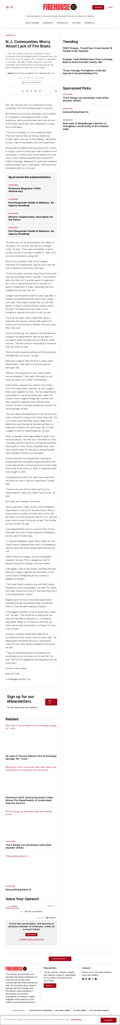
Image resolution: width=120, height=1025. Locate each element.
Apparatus (89, 23)
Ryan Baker (31, 1004)
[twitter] (31, 91)
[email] (40, 91)
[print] (56, 91)
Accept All (108, 1020)
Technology (63, 23)
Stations (76, 23)
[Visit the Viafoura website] (51, 918)
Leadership (48, 23)
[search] (12, 7)
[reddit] (35, 91)
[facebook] (23, 91)
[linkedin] (27, 91)
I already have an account (31, 939)
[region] (31, 912)
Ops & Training (32, 23)
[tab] (12, 906)
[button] (7, 7)
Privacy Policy (76, 1019)
